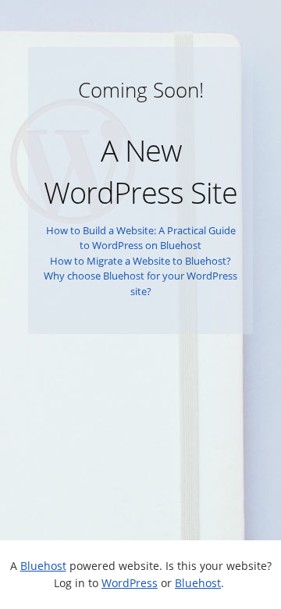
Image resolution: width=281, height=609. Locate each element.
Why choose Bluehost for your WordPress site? (140, 283)
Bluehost (43, 565)
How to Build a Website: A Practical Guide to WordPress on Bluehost (141, 238)
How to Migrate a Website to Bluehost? (140, 261)
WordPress (129, 582)
